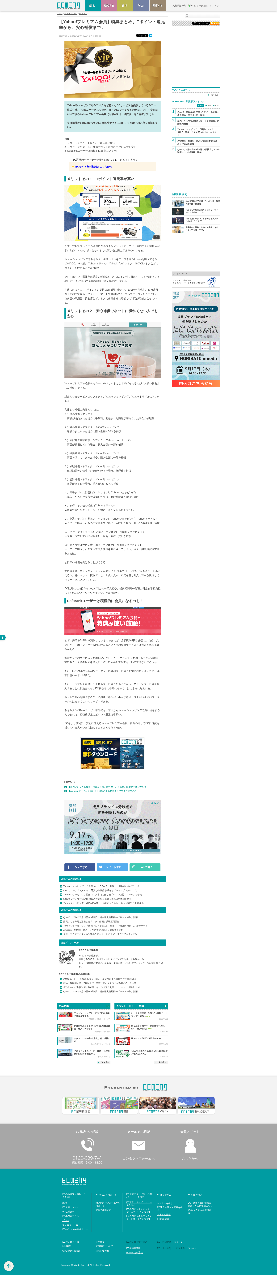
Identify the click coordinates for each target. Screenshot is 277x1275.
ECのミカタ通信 (134, 1252)
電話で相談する (103, 1210)
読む (92, 5)
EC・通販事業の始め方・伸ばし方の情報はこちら (200, 1204)
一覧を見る (104, 1062)
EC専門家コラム (70, 1216)
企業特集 (64, 1006)
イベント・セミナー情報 (130, 1006)
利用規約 (66, 1246)
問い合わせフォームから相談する (108, 1204)
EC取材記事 (68, 1211)
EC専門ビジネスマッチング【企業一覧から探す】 (139, 1217)
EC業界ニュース (70, 14)
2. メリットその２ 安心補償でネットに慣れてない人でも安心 (100, 147)
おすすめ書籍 (164, 1214)
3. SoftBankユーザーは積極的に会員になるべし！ (92, 150)
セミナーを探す (165, 1203)
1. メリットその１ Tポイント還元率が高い (89, 143)
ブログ (65, 1220)
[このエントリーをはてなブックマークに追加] (151, 35)
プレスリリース (70, 1225)
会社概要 (100, 1242)
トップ (60, 14)
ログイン (178, 1242)
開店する (157, 5)
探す (125, 5)
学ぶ (141, 5)
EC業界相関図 (133, 1248)
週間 (209, 105)
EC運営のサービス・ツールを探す (139, 1203)
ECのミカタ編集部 (88, 950)
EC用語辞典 (163, 1219)
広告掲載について (104, 1246)
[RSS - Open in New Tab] (214, 23)
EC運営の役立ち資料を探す (170, 1208)
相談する (109, 5)
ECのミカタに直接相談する (200, 1211)
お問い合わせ (102, 1250)
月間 (216, 105)
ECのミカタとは (70, 1242)
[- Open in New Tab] (196, 279)
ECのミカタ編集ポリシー (75, 1229)
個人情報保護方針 (71, 1250)
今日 (201, 105)
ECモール (83, 14)
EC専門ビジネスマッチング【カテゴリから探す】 (139, 1210)
